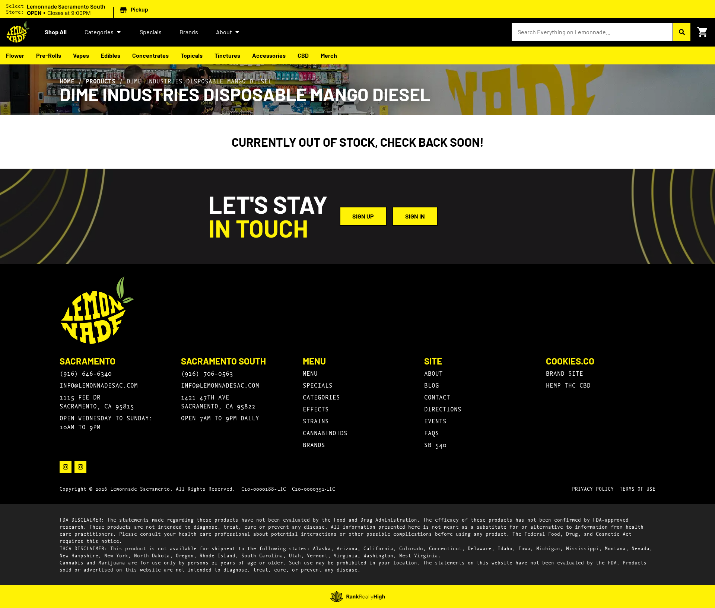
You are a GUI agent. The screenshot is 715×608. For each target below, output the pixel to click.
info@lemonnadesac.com (99, 385)
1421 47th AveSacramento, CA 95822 (218, 401)
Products (100, 80)
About (224, 31)
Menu (310, 373)
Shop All (56, 31)
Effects (316, 408)
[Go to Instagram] (66, 467)
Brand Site (564, 373)
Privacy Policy (593, 488)
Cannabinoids (325, 432)
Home (67, 80)
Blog (431, 385)
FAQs (431, 432)
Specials (151, 31)
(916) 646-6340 (86, 373)
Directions (442, 408)
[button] (88, 10)
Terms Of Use (637, 488)
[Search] (681, 32)
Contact (437, 396)
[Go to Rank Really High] (357, 596)
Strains (316, 420)
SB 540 (435, 444)
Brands (188, 31)
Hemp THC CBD (568, 385)
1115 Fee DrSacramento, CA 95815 (97, 401)
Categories (99, 31)
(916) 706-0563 (207, 373)
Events (435, 420)
